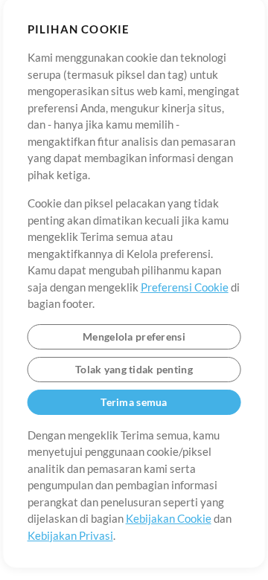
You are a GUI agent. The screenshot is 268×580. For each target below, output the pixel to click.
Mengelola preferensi (134, 336)
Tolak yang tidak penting (134, 369)
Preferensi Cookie (185, 287)
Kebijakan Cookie (168, 518)
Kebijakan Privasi (70, 535)
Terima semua (133, 402)
